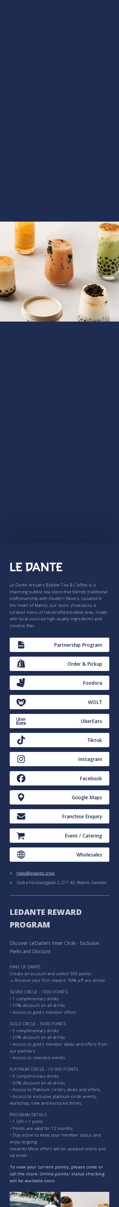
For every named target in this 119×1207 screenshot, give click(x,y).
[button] (60, 645)
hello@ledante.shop (36, 873)
